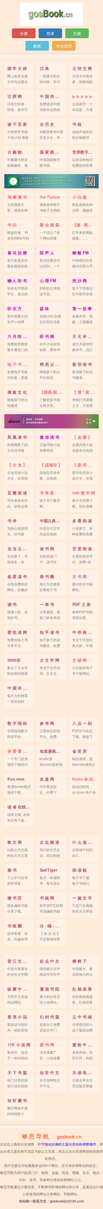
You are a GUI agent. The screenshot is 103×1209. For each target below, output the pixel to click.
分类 (24, 33)
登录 (50, 33)
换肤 (37, 46)
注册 (77, 33)
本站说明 (64, 46)
